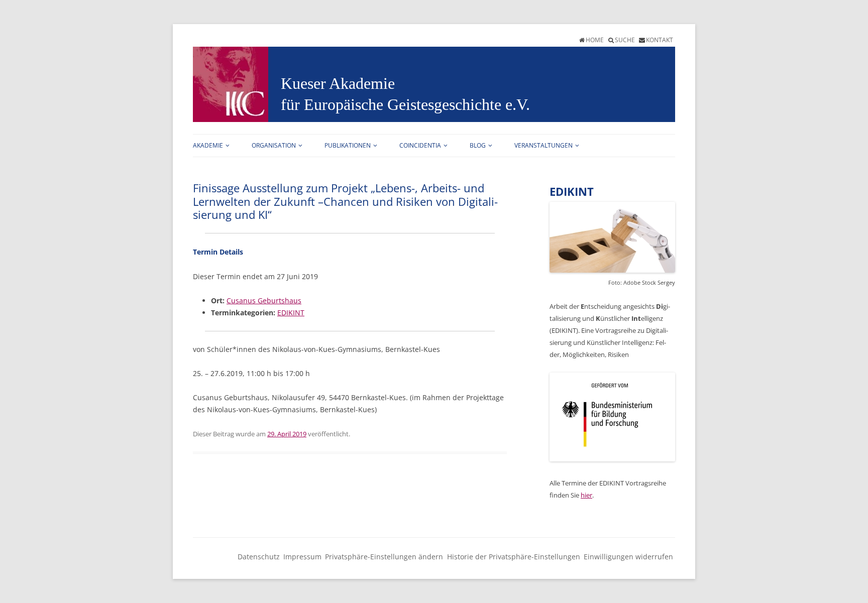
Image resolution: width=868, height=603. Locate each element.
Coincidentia (420, 145)
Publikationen (347, 145)
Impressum (302, 556)
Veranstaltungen (543, 145)
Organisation (274, 145)
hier (586, 495)
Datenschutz (259, 556)
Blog (478, 145)
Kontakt (659, 40)
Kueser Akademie (338, 83)
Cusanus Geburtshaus (264, 300)
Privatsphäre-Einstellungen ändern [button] (384, 556)
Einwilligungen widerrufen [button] (628, 556)
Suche (625, 40)
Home (595, 40)
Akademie (208, 145)
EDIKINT (290, 312)
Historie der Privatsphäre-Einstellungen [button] (513, 556)
